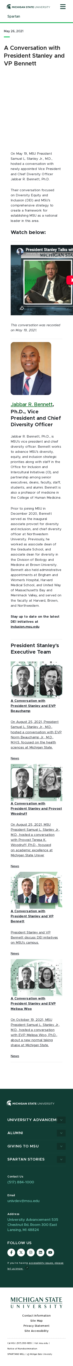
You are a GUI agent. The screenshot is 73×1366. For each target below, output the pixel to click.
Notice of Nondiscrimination (22, 1349)
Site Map (36, 1321)
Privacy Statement (37, 1326)
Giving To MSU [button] (23, 1146)
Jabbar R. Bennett (32, 404)
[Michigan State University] (28, 6)
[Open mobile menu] (63, 7)
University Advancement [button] (36, 1120)
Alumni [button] (15, 1133)
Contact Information (36, 1315)
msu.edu (43, 1343)
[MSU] (31, 1107)
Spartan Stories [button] (26, 1159)
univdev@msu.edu (23, 1201)
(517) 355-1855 (24, 1343)
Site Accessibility (37, 1331)
